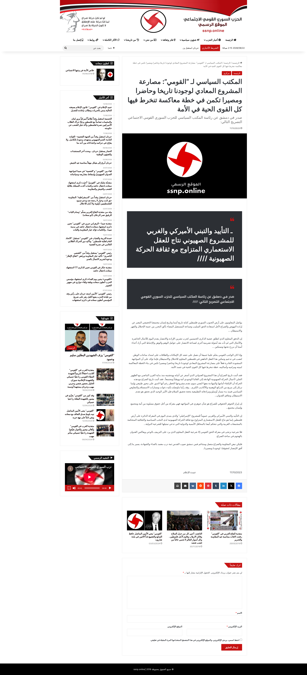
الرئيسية (236, 63)
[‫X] (231, 486)
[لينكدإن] (223, 486)
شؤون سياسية (189, 40)
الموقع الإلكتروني (174, 626)
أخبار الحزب (212, 40)
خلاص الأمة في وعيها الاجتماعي (80, 70)
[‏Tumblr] (216, 486)
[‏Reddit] (200, 486)
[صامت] (74, 488)
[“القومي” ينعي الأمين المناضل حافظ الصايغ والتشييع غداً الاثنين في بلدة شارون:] (144, 520)
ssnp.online (139, 669)
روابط (92, 40)
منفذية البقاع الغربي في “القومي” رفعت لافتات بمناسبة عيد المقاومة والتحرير (226, 536)
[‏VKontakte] (193, 486)
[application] (89, 477)
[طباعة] (177, 486)
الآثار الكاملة (111, 40)
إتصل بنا (77, 40)
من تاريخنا (131, 40)
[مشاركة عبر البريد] (185, 486)
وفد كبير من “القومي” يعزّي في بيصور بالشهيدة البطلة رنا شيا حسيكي (79, 398)
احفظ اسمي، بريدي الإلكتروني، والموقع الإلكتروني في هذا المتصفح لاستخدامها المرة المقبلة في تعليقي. (194, 640)
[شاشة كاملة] (69, 488)
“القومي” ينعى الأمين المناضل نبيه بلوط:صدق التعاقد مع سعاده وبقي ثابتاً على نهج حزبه (79, 414)
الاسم (239, 613)
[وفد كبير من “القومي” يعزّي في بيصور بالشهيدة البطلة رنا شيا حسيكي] (105, 400)
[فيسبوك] (239, 486)
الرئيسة (229, 40)
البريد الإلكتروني (234, 626)
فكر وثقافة (168, 40)
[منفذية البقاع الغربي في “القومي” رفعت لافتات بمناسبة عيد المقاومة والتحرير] (224, 520)
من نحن (149, 40)
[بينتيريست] (208, 486)
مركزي (226, 73)
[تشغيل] (110, 488)
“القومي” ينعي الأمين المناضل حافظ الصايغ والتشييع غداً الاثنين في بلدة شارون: (145, 536)
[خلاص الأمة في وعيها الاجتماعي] (105, 75)
